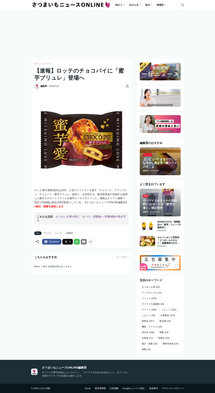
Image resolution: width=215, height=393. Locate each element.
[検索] (181, 5)
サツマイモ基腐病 (153, 304)
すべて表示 (121, 257)
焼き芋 (148, 332)
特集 (164, 332)
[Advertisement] (107, 34)
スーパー (47, 64)
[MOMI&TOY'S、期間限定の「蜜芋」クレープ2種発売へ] (147, 225)
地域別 (160, 4)
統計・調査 (150, 343)
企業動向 (69, 233)
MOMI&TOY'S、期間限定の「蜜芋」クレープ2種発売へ (169, 224)
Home (88, 388)
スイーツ (149, 309)
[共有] (126, 86)
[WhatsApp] (77, 242)
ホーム (37, 64)
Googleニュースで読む (133, 388)
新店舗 (165, 321)
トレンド (58, 233)
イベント (149, 298)
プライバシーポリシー (173, 388)
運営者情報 (100, 388)
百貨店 (164, 338)
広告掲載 (114, 388)
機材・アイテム (152, 326)
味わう (119, 4)
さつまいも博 (151, 287)
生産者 (147, 338)
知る (147, 4)
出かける (134, 4)
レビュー (148, 315)
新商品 (148, 321)
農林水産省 (170, 343)
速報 (146, 349)
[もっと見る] (91, 242)
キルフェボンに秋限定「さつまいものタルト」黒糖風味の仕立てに (168, 240)
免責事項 (153, 388)
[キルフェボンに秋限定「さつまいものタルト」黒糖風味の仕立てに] (147, 241)
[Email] (84, 242)
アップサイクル (152, 292)
